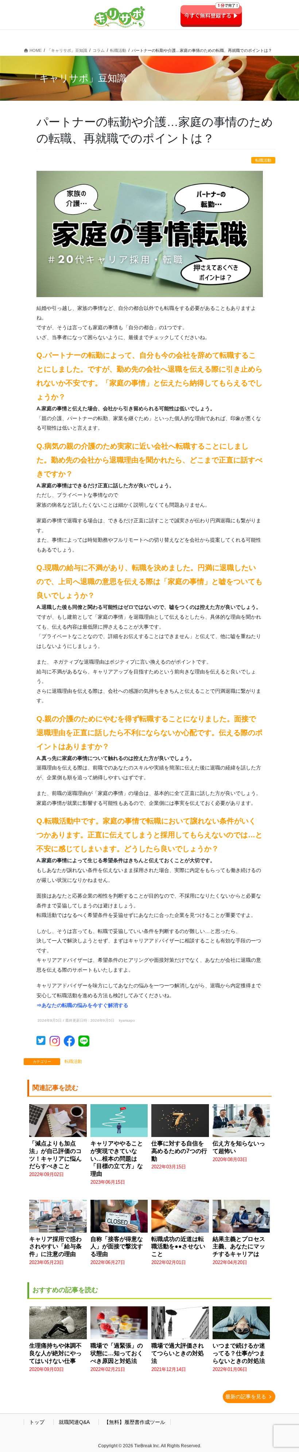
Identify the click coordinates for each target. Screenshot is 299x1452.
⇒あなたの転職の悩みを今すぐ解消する (82, 1005)
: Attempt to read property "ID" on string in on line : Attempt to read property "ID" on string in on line (55, 1357)
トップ (36, 1422)
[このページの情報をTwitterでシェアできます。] (42, 1042)
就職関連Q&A (74, 1422)
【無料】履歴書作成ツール (134, 1422)
